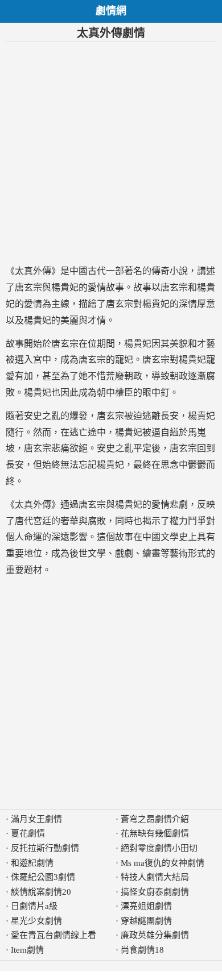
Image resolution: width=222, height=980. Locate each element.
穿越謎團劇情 (146, 920)
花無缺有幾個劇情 (155, 833)
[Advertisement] (111, 152)
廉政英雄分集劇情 (155, 935)
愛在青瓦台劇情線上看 (53, 935)
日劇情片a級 (34, 906)
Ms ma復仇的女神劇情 (162, 862)
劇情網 (111, 10)
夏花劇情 (28, 833)
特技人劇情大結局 (155, 877)
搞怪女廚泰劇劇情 (155, 891)
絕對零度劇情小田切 (159, 848)
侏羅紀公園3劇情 (43, 877)
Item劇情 (27, 949)
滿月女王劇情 (36, 819)
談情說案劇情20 (41, 891)
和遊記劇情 (32, 862)
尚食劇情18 (142, 949)
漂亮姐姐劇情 (146, 906)
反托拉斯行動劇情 (45, 848)
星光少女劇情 (36, 920)
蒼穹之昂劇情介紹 (155, 819)
